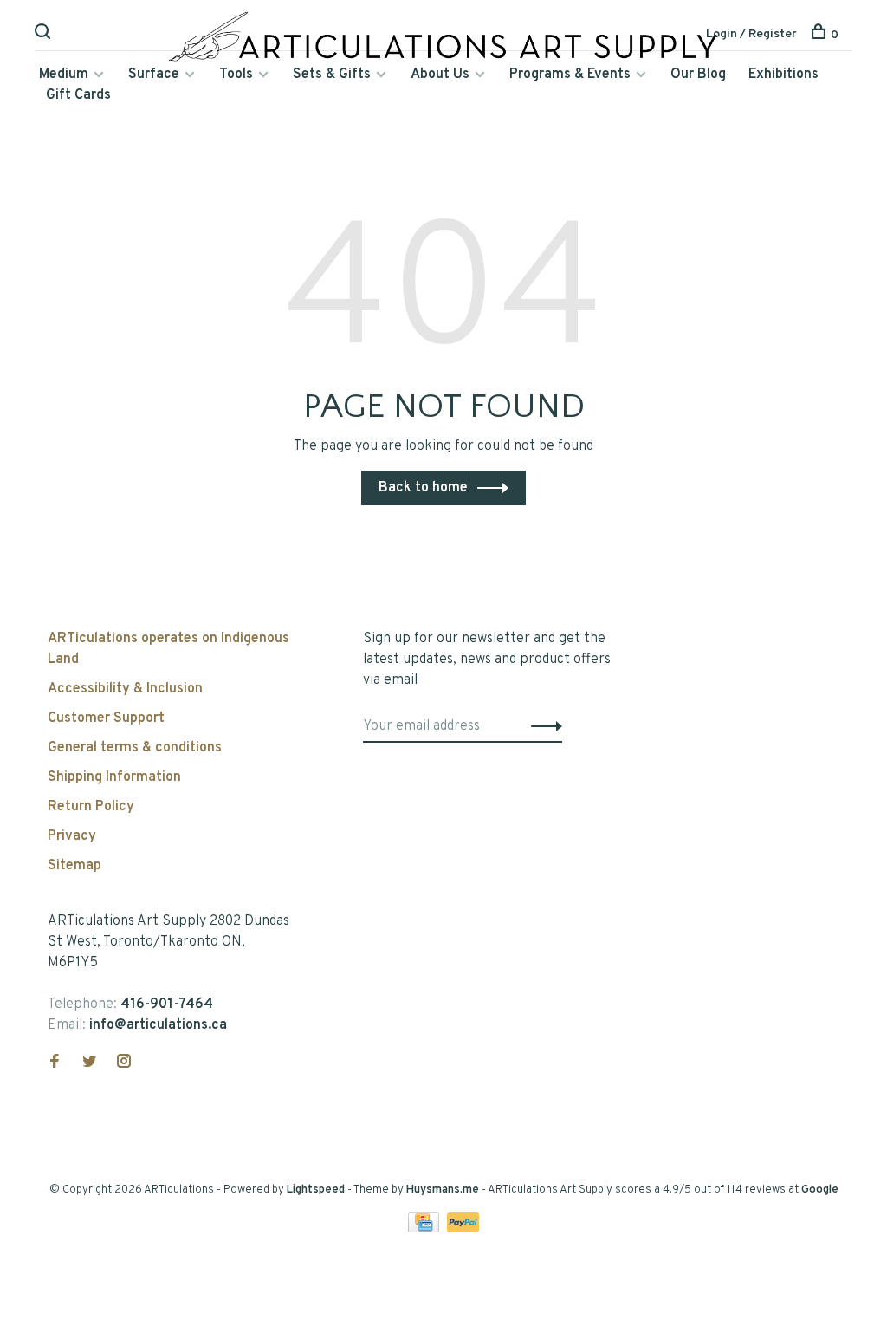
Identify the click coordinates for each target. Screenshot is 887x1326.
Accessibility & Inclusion (125, 689)
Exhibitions (783, 74)
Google (819, 1190)
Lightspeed (316, 1190)
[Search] (45, 35)
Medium (63, 74)
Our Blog (698, 74)
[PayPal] (463, 1229)
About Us (440, 74)
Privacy (72, 836)
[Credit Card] (425, 1229)
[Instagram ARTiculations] (124, 1063)
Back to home (423, 488)
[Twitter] (89, 1063)
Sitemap (74, 865)
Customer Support (106, 718)
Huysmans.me (444, 1190)
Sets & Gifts (332, 74)
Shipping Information (114, 777)
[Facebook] (55, 1063)
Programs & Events (570, 74)
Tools (236, 74)
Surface (153, 74)
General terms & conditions (135, 748)
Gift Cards (78, 95)
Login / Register (751, 34)
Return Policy (91, 807)
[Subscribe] (541, 726)
